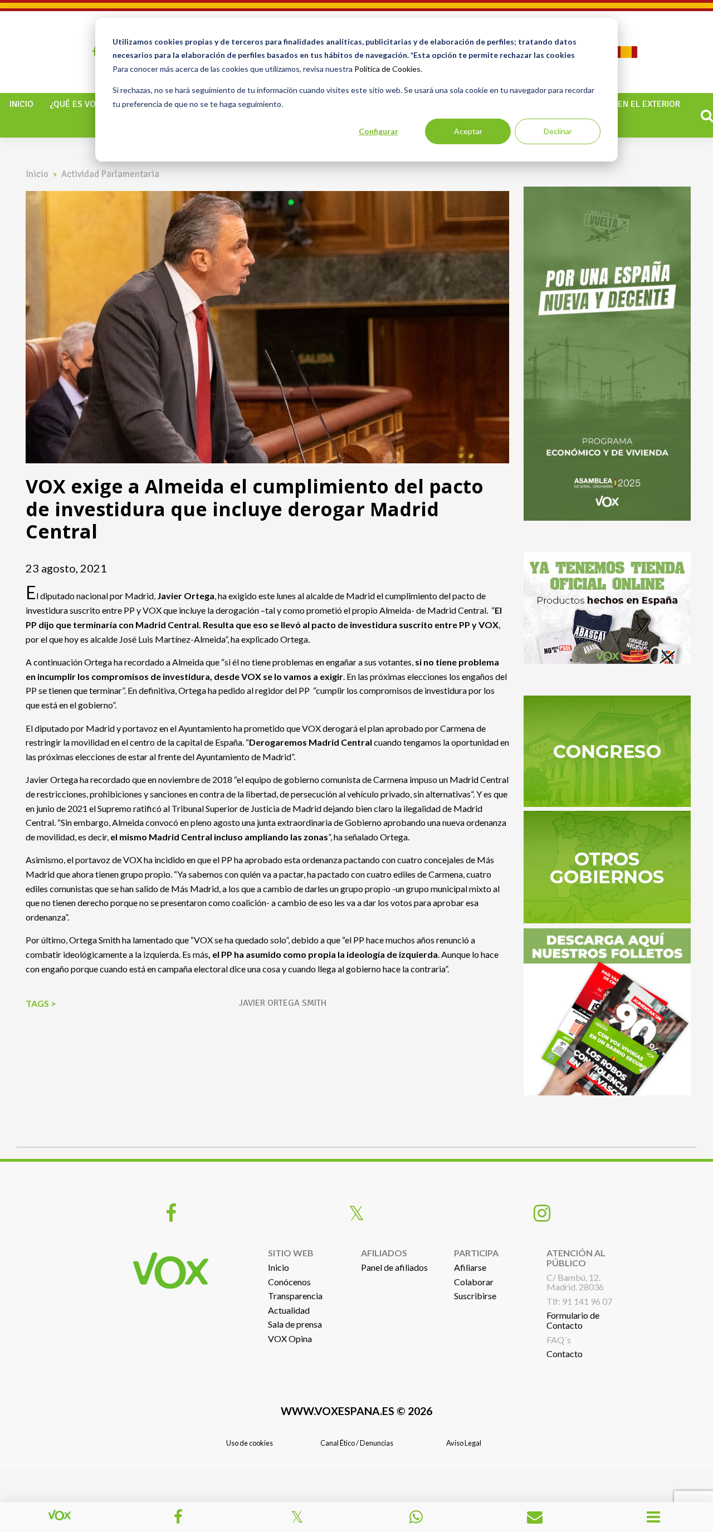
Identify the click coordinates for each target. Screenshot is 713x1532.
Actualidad (289, 1310)
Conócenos (289, 1281)
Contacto (564, 1353)
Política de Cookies (387, 69)
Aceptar (468, 131)
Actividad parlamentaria (110, 174)
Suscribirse (475, 1295)
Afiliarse (470, 1267)
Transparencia (295, 1295)
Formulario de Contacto (572, 1320)
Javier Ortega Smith (282, 1003)
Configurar (378, 131)
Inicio (21, 104)
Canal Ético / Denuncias (356, 1442)
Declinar (558, 131)
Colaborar (474, 1281)
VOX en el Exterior (639, 104)
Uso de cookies (249, 1442)
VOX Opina (290, 1338)
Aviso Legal (463, 1442)
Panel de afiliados (394, 1267)
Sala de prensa (295, 1324)
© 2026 (356, 1410)
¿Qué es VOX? (77, 104)
